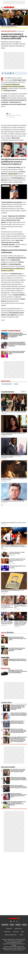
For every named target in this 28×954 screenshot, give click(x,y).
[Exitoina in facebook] (14, 921)
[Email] (13, 74)
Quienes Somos (18, 928)
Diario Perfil (5, 924)
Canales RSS (9, 928)
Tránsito (21, 934)
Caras (11, 924)
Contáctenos (7, 931)
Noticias (18, 924)
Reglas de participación (10, 934)
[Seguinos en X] (17, 921)
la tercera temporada (12, 84)
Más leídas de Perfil (8, 767)
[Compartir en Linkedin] (10, 73)
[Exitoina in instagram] (11, 921)
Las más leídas (6, 703)
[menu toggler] (2, 7)
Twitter (15, 384)
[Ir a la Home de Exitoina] (10, 7)
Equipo (22, 931)
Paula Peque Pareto (6, 384)
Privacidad (15, 931)
